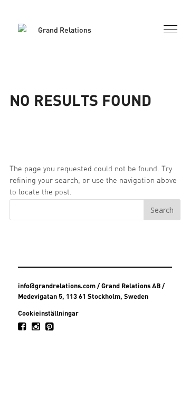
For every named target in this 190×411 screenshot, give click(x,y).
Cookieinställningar (48, 313)
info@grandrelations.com (57, 285)
